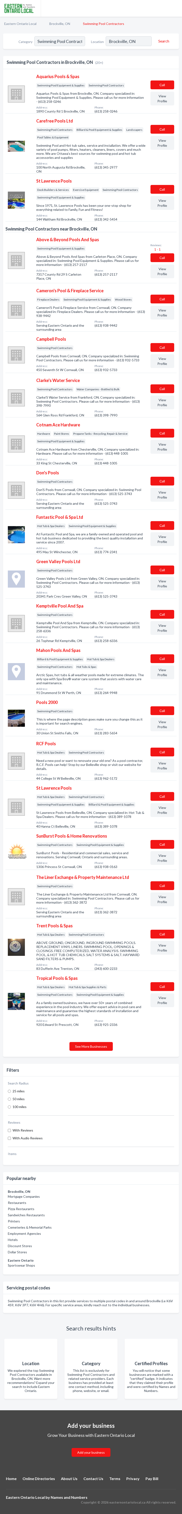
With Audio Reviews (28, 1138)
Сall (162, 85)
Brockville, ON (59, 24)
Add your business (91, 1452)
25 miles (19, 1091)
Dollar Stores (17, 1252)
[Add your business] (91, 1446)
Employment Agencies (24, 1233)
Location (97, 42)
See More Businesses (91, 1046)
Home (11, 1478)
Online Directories (39, 1478)
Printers (14, 1221)
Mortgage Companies (24, 1196)
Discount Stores (20, 1246)
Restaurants (17, 1203)
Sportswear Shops (21, 1265)
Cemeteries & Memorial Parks (30, 1227)
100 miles (20, 1107)
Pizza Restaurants (21, 1209)
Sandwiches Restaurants (26, 1215)
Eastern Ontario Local (20, 24)
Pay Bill (152, 1478)
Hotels (13, 1240)
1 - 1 (157, 249)
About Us (69, 1478)
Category (25, 42)
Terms (114, 1478)
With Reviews (23, 1130)
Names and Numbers (69, 1497)
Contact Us (93, 1478)
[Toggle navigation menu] (175, 8)
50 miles (19, 1099)
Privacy (133, 1478)
